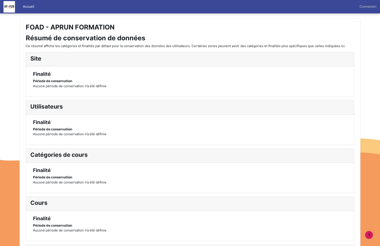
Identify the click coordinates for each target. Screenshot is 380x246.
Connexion (368, 6)
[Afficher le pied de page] (369, 235)
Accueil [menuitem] (28, 6)
